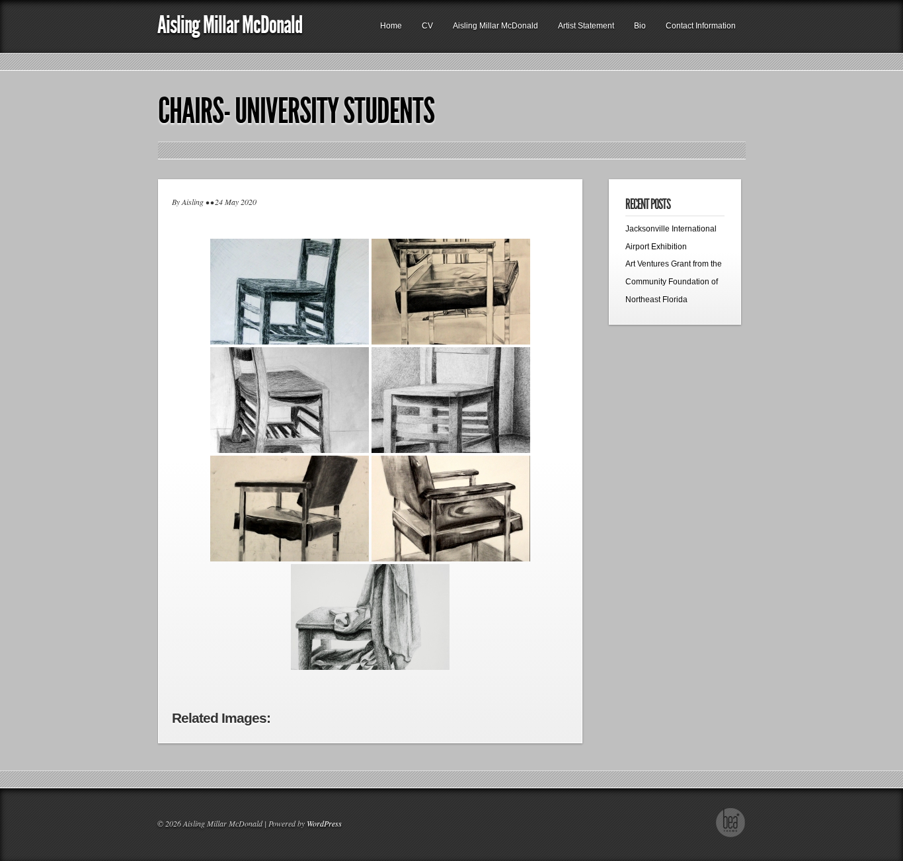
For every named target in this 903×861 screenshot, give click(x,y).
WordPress (324, 823)
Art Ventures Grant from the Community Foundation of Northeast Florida (673, 281)
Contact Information (701, 25)
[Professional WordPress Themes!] (731, 835)
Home (391, 25)
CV (427, 25)
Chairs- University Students (296, 111)
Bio (640, 25)
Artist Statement (586, 25)
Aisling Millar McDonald (229, 25)
